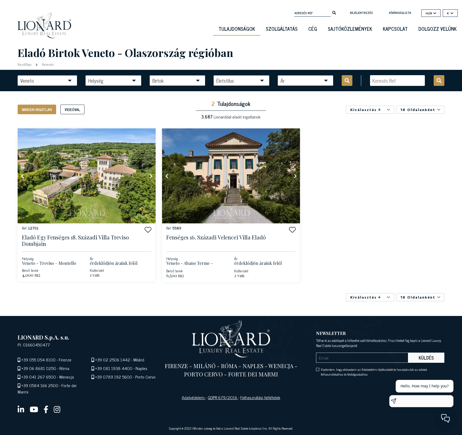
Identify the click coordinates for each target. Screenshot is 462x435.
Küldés (426, 357)
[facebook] (46, 409)
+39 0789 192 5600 (113, 376)
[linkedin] (21, 409)
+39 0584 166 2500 (39, 385)
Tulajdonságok (236, 29)
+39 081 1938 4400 (113, 368)
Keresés (47, 64)
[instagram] (57, 409)
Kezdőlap (25, 64)
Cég (312, 29)
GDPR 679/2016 (223, 397)
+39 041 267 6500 (38, 376)
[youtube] (34, 409)
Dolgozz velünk (437, 29)
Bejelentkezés (361, 12)
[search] (334, 12)
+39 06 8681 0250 (38, 368)
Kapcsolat (395, 29)
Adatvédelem (194, 397)
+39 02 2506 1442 (112, 359)
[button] (148, 229)
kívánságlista (400, 12)
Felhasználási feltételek (260, 397)
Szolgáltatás (282, 29)
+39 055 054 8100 (38, 359)
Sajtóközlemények (350, 29)
